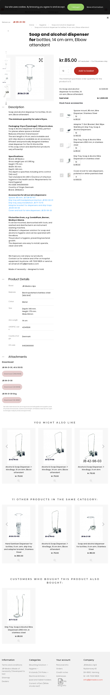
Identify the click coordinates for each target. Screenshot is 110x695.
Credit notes (62, 672)
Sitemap (6, 677)
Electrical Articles (37, 676)
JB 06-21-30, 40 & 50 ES (12, 367)
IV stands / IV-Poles (38, 672)
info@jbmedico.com (29, 264)
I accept (76, 7)
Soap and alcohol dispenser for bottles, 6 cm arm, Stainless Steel (91, 546)
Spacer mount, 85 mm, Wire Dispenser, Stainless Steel (86, 111)
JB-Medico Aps (29, 286)
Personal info (62, 665)
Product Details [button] (18, 279)
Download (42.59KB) (12, 387)
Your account (63, 660)
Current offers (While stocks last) (39, 684)
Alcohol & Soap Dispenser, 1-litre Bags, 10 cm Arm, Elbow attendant (19, 469)
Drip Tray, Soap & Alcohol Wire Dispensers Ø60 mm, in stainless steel (88, 142)
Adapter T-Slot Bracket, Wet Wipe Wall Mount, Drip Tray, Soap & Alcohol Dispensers (89, 127)
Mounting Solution (37, 665)
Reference (6, 22)
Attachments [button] (17, 357)
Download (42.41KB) (12, 400)
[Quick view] (18, 481)
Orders (59, 668)
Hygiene (33, 668)
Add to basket (86, 70)
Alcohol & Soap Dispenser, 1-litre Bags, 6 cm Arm (91, 468)
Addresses (61, 676)
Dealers (5, 681)
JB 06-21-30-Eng (9, 394)
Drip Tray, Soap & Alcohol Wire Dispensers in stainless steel (87, 157)
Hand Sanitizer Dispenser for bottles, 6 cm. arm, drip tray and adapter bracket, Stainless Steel (19, 547)
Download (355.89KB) (12, 374)
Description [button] (16, 107)
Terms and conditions (12, 665)
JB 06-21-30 (7, 380)
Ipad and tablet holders (40, 680)
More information (95, 7)
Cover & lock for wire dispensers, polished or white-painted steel (88, 172)
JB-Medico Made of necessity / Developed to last (13, 671)
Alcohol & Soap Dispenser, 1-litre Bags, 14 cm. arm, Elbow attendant (55, 469)
